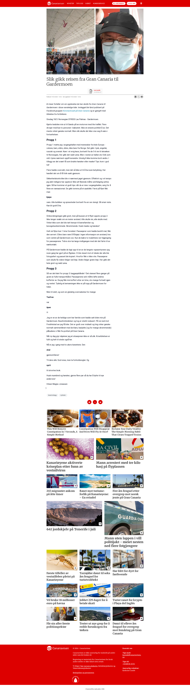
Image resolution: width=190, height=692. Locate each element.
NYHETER (70, 3)
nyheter (63, 395)
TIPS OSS (79, 3)
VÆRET (88, 3)
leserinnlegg (52, 395)
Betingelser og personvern (83, 673)
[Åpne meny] (141, 3)
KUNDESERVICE (99, 3)
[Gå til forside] (55, 3)
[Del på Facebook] (135, 96)
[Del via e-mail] (141, 96)
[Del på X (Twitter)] (138, 96)
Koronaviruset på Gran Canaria (76, 111)
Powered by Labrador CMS (95, 689)
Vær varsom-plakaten (89, 666)
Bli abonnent (118, 3)
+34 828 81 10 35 (129, 664)
